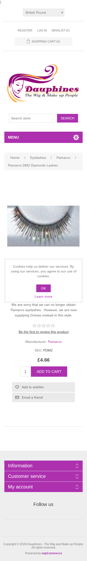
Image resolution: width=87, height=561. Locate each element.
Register (25, 30)
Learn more (43, 296)
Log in (42, 30)
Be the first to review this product (44, 332)
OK (43, 288)
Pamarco (55, 342)
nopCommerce (52, 553)
